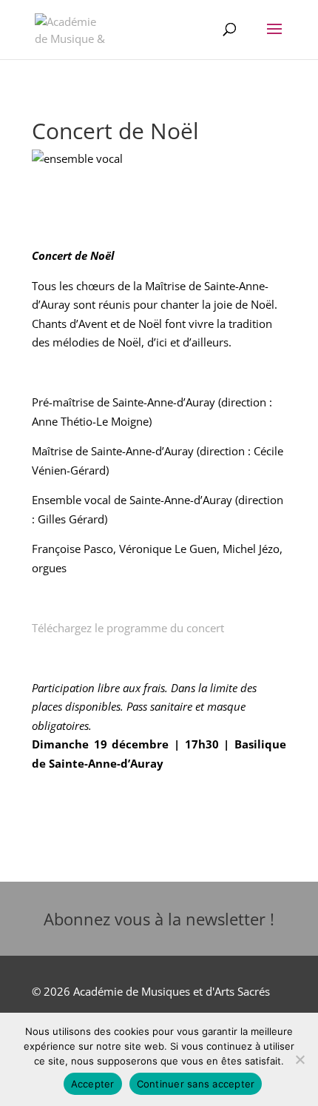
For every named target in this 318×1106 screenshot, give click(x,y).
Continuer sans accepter (196, 1084)
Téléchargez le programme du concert (128, 627)
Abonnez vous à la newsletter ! (159, 919)
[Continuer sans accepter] (299, 1059)
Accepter (93, 1084)
